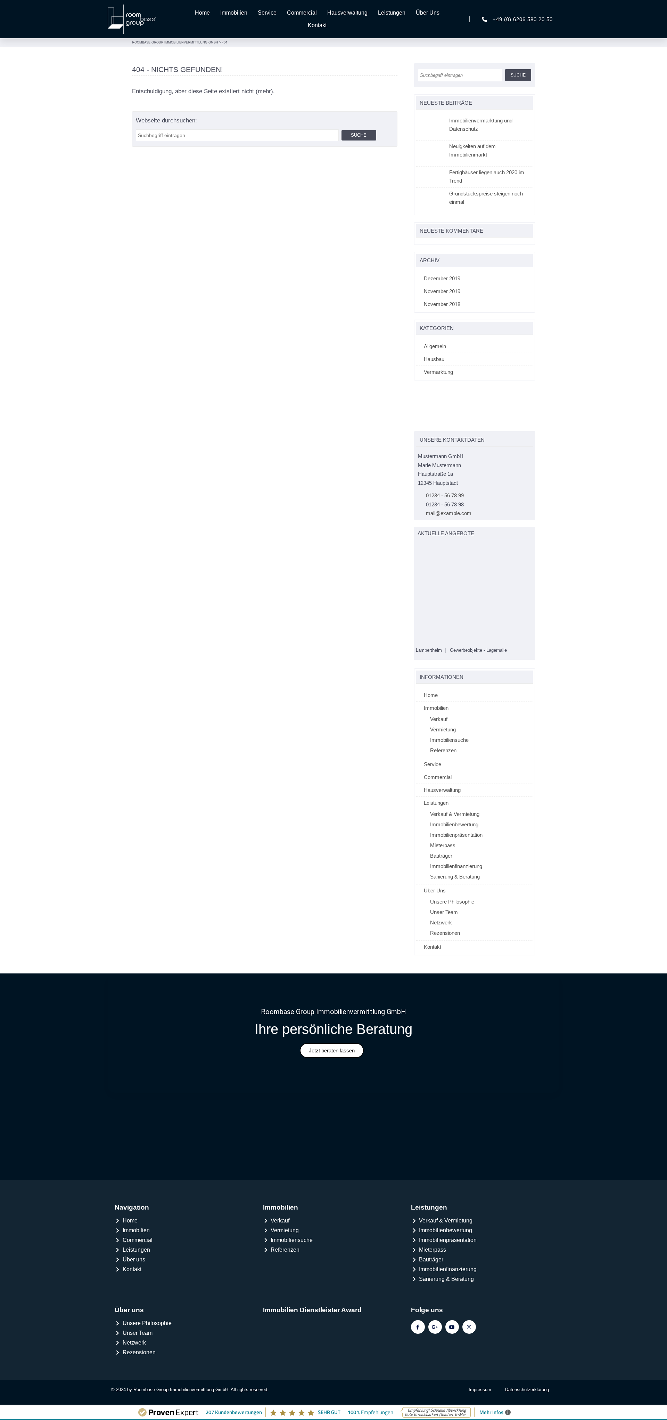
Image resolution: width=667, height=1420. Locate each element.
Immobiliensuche (449, 744)
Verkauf (438, 724)
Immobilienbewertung (454, 829)
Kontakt (317, 25)
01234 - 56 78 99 (445, 495)
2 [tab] (425, 548)
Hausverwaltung (347, 13)
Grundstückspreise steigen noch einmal (486, 198)
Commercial (302, 13)
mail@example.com (448, 513)
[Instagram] (469, 1332)
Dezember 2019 (442, 278)
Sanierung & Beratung (455, 881)
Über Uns (427, 13)
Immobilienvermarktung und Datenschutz (480, 125)
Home (202, 13)
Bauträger (441, 860)
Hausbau (434, 359)
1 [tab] (417, 548)
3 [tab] (432, 548)
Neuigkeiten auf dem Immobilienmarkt (472, 150)
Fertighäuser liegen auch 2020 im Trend (486, 176)
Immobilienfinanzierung (456, 871)
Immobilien (233, 13)
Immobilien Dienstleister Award (312, 1314)
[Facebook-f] (418, 1332)
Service (267, 13)
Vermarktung (438, 372)
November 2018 (442, 304)
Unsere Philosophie (452, 906)
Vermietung (443, 734)
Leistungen (391, 13)
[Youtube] (452, 1332)
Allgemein (435, 346)
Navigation (132, 1212)
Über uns (129, 1314)
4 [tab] (439, 548)
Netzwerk (441, 927)
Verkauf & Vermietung (454, 818)
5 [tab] (447, 548)
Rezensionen (445, 937)
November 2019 (442, 291)
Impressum (480, 1394)
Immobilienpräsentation (456, 839)
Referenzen (443, 755)
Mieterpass (442, 850)
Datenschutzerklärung (527, 1394)
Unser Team (444, 917)
